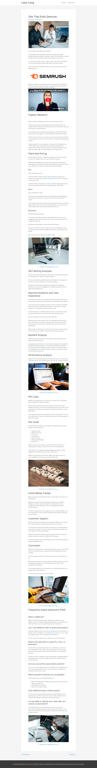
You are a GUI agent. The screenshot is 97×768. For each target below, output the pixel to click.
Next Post (72, 754)
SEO (42, 274)
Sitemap (31, 764)
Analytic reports (51, 633)
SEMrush (51, 678)
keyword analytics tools (50, 178)
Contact (64, 2)
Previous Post (25, 754)
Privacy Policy (71, 2)
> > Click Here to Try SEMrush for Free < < (48, 267)
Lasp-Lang (27, 2)
